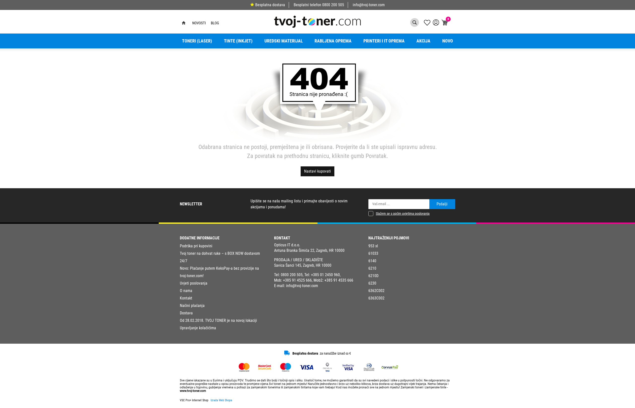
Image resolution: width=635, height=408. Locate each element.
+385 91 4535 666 (338, 280)
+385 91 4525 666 (297, 280)
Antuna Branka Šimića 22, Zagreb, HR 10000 (309, 250)
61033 (373, 253)
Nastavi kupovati (317, 171)
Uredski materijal (283, 41)
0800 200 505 (333, 4)
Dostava (186, 313)
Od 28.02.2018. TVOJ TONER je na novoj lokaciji (218, 320)
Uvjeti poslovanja (193, 283)
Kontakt (186, 298)
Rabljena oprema (333, 41)
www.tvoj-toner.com (193, 391)
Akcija (423, 41)
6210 (372, 268)
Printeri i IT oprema (384, 41)
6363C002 (376, 298)
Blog (215, 23)
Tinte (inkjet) (238, 41)
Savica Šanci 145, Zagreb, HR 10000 (302, 265)
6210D (373, 275)
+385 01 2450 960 (325, 274)
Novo (447, 41)
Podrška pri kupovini (196, 246)
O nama (186, 290)
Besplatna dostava (270, 4)
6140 (372, 261)
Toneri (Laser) (197, 41)
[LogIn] (436, 22)
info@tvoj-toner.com (369, 4)
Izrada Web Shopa (221, 400)
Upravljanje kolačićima (198, 328)
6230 (372, 283)
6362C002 (376, 290)
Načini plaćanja (192, 305)
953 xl (373, 246)
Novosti (199, 23)
